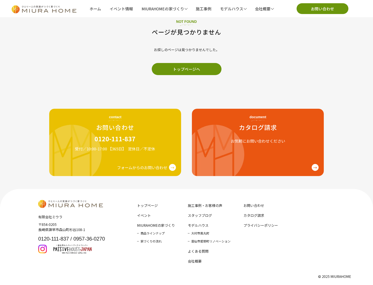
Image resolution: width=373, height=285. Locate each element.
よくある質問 (198, 251)
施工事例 (203, 8)
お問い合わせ (322, 8)
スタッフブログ (200, 215)
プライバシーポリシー (260, 225)
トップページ (147, 205)
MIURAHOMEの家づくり (156, 225)
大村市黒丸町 (200, 233)
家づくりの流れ (151, 241)
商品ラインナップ (153, 233)
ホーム (95, 8)
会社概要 (195, 261)
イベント (144, 215)
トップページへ (186, 69)
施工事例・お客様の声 (205, 205)
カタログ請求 (253, 215)
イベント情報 (121, 8)
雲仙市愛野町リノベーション (211, 241)
